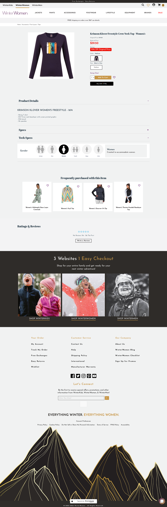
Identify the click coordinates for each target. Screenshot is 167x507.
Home (19, 24)
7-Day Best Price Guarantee (83, 1)
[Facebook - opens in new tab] (73, 376)
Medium (96, 67)
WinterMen (37, 5)
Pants (52, 13)
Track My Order (39, 350)
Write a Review (83, 241)
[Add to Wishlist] (114, 77)
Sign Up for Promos (125, 361)
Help (73, 350)
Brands (147, 13)
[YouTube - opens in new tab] (94, 376)
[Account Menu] (153, 5)
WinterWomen (22, 5)
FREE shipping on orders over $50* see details (83, 20)
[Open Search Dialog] (143, 5)
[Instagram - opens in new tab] (83, 376)
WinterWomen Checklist (127, 355)
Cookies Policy (54, 425)
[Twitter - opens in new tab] (78, 376)
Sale (160, 13)
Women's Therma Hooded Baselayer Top (128, 208)
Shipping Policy (79, 355)
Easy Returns (38, 361)
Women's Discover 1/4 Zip (98, 208)
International (78, 361)
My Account (37, 344)
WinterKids (8, 5)
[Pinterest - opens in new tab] (89, 376)
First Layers (33, 24)
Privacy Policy (42, 425)
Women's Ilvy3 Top (67, 208)
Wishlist (35, 367)
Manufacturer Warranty (83, 367)
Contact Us (77, 344)
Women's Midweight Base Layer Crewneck (37, 208)
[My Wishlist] (148, 5)
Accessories (70, 13)
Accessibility (125, 425)
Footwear (91, 13)
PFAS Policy (114, 425)
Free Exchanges (39, 355)
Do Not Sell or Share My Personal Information (78, 425)
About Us (120, 344)
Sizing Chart (94, 73)
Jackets (38, 13)
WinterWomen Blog (125, 350)
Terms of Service (102, 425)
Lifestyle (110, 13)
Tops (39, 24)
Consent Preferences (83, 421)
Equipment (130, 13)
